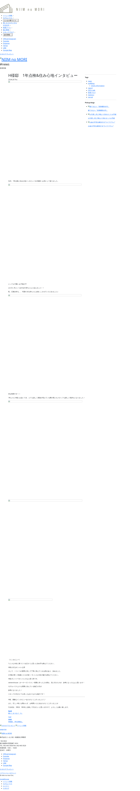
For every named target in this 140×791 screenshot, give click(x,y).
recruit (90, 97)
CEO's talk (91, 90)
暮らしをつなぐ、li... (15, 713)
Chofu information (97, 86)
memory (91, 95)
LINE (4, 48)
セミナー (6, 786)
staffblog (91, 83)
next (10, 719)
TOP (9, 717)
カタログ (6, 788)
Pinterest (6, 43)
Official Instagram (9, 39)
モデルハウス (7, 784)
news (90, 81)
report (90, 88)
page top (3, 729)
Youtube (6, 41)
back (10, 711)
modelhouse (4, 779)
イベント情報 (7, 781)
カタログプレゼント (7, 54)
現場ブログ (92, 93)
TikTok (5, 46)
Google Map (7, 50)
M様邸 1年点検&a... (15, 722)
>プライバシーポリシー (8, 773)
